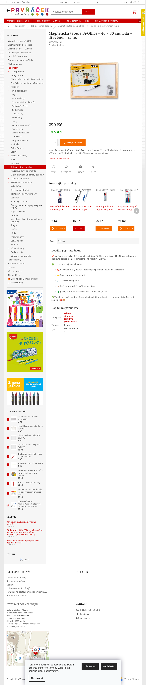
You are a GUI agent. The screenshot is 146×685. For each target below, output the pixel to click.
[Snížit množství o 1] (58, 144)
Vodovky (15, 197)
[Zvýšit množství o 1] (58, 141)
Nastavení (37, 678)
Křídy (13, 233)
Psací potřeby (17, 71)
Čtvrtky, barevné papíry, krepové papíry (26, 206)
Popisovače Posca (20, 106)
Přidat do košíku (75, 142)
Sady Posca (17, 109)
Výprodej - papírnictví (21, 256)
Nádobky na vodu (19, 201)
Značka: (56, 45)
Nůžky (14, 229)
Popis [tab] (52, 241)
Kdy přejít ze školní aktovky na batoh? (21, 523)
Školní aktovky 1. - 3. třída (20, 44)
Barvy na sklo (17, 240)
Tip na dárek (14, 275)
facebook (84, 614)
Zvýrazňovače (17, 148)
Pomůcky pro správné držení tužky (27, 83)
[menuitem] (18, 21)
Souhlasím (109, 666)
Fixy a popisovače (19, 90)
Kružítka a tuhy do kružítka (23, 171)
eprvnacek (85, 618)
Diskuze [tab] (61, 241)
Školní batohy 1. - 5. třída (20, 48)
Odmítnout (90, 666)
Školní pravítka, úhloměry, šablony (27, 174)
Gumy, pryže (17, 75)
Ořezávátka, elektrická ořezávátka (27, 79)
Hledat (89, 11)
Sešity (13, 151)
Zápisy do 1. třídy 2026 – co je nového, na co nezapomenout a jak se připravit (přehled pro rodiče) (25, 532)
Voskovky (15, 144)
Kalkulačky (16, 186)
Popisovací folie (18, 211)
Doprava (11, 584)
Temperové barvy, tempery (23, 193)
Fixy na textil (17, 129)
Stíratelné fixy (18, 98)
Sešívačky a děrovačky (21, 182)
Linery (14, 121)
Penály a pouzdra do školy (20, 60)
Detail (78, 228)
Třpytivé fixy (17, 113)
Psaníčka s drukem (20, 178)
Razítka (14, 244)
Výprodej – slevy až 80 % (19, 41)
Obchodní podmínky (70, 2)
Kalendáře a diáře (16, 263)
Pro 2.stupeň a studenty (19, 52)
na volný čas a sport (17, 56)
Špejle (14, 225)
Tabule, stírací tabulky (21, 167)
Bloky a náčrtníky (19, 155)
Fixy (13, 94)
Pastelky (15, 87)
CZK (123, 2)
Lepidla (14, 215)
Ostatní (11, 267)
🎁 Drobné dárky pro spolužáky (23, 278)
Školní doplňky (15, 64)
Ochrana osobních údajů (18, 588)
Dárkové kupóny (16, 282)
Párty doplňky (14, 259)
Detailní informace (57, 158)
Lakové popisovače (20, 132)
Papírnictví (13, 67)
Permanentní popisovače (23, 102)
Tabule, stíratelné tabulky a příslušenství (70, 317)
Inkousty (15, 163)
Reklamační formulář (17, 595)
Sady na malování (20, 140)
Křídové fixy (17, 136)
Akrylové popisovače (21, 125)
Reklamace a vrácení (16, 581)
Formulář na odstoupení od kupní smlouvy (27, 591)
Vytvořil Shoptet (131, 679)
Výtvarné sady (17, 248)
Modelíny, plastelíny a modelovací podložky (27, 220)
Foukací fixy (17, 117)
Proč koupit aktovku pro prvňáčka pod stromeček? (23, 541)
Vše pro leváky (15, 271)
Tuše (13, 159)
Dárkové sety (17, 252)
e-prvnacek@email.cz (90, 609)
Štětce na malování (20, 190)
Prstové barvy (17, 237)
